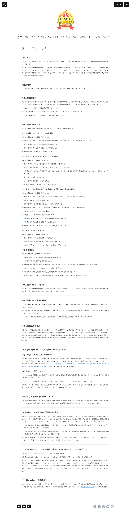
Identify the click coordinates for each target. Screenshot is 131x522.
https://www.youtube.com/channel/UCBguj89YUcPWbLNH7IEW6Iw (107, 506)
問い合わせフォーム (87, 487)
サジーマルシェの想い (69, 37)
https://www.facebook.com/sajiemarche (94, 506)
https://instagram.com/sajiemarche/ (103, 506)
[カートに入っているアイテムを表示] (126, 4)
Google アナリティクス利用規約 (63, 364)
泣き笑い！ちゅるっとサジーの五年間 (95, 37)
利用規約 (27, 218)
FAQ (19, 38)
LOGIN (118, 4)
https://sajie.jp (112, 506)
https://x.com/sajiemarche (99, 506)
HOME (20, 37)
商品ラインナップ (32, 37)
